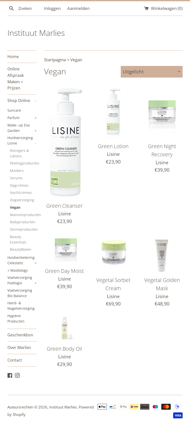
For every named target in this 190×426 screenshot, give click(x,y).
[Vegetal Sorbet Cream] (113, 253)
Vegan (15, 207)
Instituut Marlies (36, 32)
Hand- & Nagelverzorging (21, 306)
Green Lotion (113, 146)
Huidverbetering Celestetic (22, 260)
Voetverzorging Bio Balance (19, 293)
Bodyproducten (22, 222)
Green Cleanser (64, 205)
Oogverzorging (22, 200)
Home (13, 56)
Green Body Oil (64, 348)
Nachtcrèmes (21, 192)
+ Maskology (17, 270)
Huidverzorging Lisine (21, 140)
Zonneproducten (23, 229)
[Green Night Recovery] (162, 112)
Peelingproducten (23, 163)
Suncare (14, 110)
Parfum (22, 117)
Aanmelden (78, 8)
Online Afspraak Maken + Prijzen (15, 78)
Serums (16, 178)
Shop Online (21, 100)
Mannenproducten (23, 214)
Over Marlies (19, 347)
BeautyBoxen (20, 249)
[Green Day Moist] (64, 248)
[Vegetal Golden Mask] (162, 253)
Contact (14, 360)
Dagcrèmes (19, 185)
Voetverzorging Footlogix (22, 280)
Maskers (17, 170)
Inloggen (52, 8)
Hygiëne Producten (15, 318)
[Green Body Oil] (64, 328)
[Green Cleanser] (64, 142)
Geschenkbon (20, 335)
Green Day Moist (64, 270)
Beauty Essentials (18, 239)
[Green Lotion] (113, 112)
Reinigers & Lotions (19, 153)
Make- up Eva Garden (22, 128)
